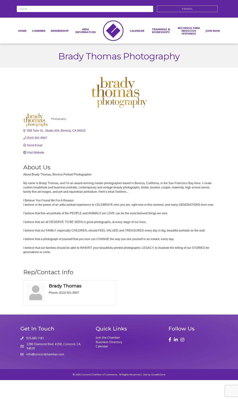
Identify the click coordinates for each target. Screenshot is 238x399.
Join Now (212, 30)
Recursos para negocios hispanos (189, 30)
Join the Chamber (108, 338)
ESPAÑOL (187, 8)
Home (22, 30)
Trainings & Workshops (161, 30)
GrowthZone (158, 374)
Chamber (38, 30)
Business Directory (109, 342)
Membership (60, 30)
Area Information (85, 30)
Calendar (137, 30)
